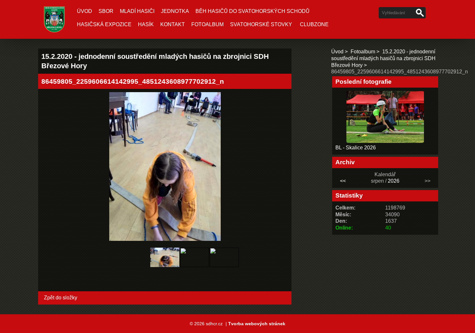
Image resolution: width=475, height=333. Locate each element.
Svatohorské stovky (261, 24)
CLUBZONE (314, 24)
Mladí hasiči (137, 11)
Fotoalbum (207, 24)
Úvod (84, 11)
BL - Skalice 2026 (355, 147)
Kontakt (172, 24)
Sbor (106, 11)
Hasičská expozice (104, 24)
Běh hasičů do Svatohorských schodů (252, 11)
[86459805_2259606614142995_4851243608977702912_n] (164, 269)
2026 (393, 181)
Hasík (146, 24)
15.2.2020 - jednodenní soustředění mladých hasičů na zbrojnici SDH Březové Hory (383, 58)
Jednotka (175, 11)
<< (343, 181)
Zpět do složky (60, 297)
